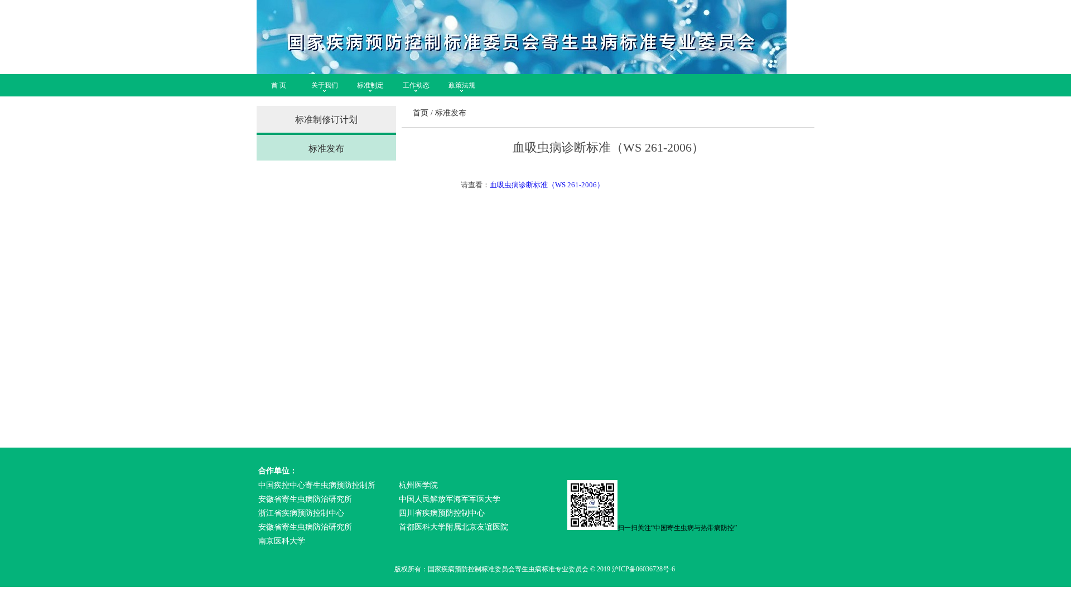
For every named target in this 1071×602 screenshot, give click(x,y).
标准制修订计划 (326, 119)
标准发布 (326, 148)
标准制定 (370, 85)
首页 (420, 113)
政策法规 (461, 85)
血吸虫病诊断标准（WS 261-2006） (547, 185)
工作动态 (416, 85)
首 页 (278, 85)
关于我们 (324, 85)
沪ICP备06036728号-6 (643, 569)
